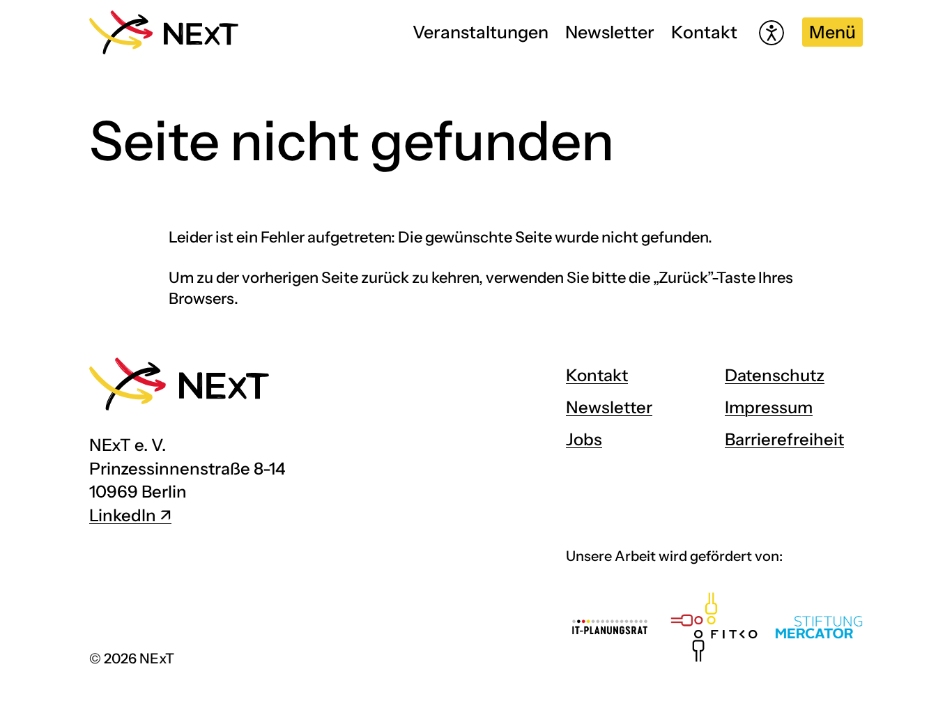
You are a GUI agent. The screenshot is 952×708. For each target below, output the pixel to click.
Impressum (769, 407)
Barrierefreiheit (784, 439)
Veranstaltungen (480, 32)
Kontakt (704, 32)
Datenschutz (774, 375)
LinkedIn (122, 515)
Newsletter (609, 32)
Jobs (584, 439)
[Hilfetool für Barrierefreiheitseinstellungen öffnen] (771, 32)
